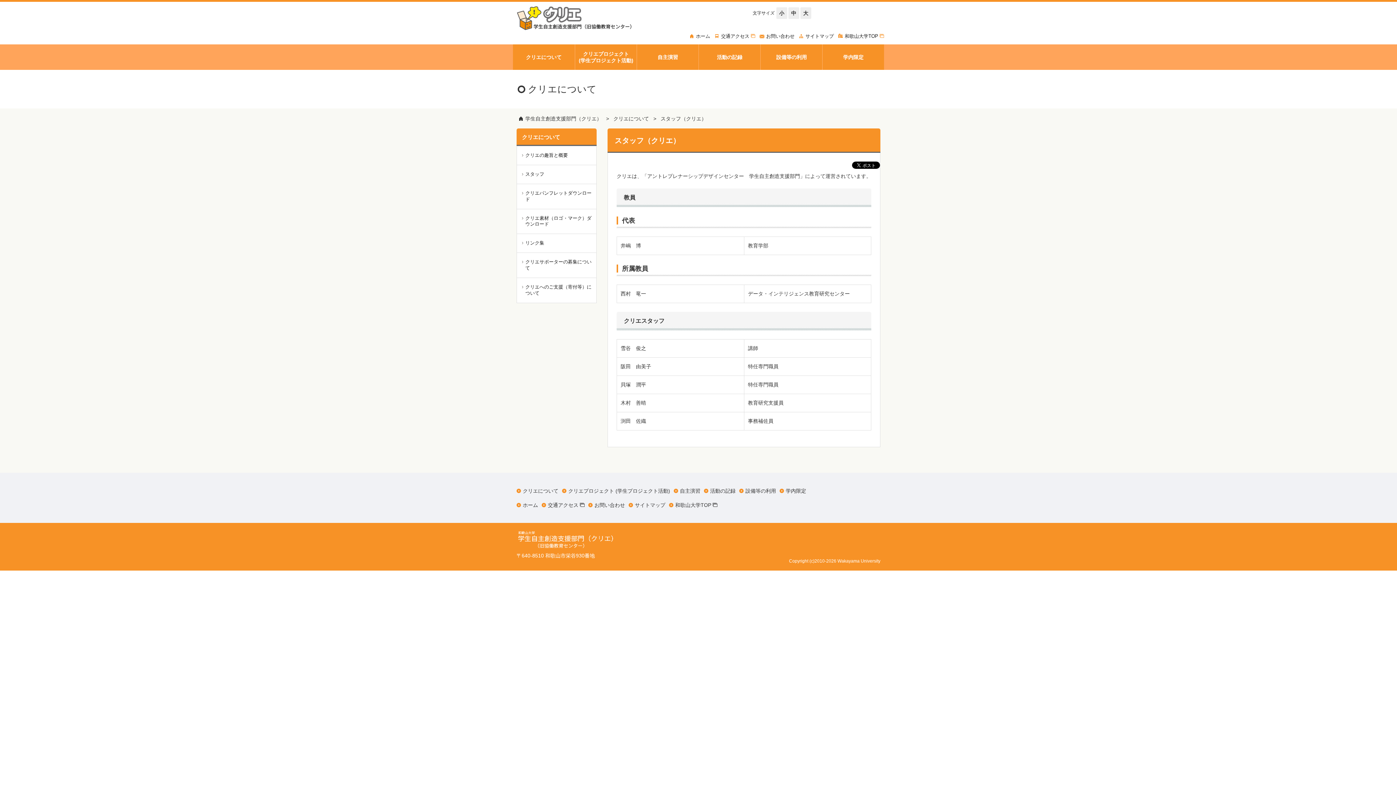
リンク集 (534, 243)
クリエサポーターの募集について (558, 265)
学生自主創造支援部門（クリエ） (563, 119)
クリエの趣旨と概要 (546, 155)
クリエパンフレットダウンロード (558, 196)
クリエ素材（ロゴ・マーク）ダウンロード (558, 221)
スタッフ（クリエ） (684, 119)
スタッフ (534, 174)
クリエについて (631, 119)
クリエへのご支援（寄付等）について (558, 290)
